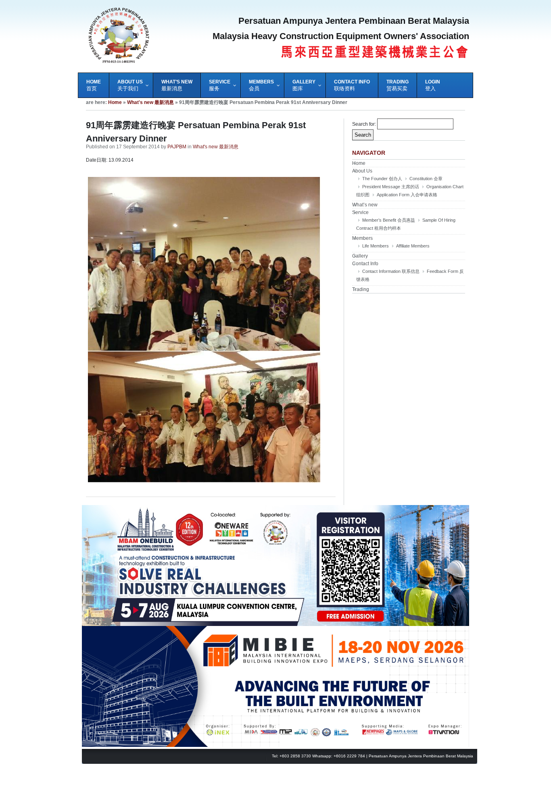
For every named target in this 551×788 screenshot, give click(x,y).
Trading (360, 289)
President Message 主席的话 (390, 186)
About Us (362, 171)
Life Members (375, 245)
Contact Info (365, 263)
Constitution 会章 (425, 178)
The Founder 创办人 (382, 178)
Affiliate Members (413, 245)
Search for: (364, 124)
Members (362, 238)
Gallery (360, 256)
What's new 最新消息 (150, 102)
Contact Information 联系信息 (391, 271)
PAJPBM (176, 147)
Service (360, 212)
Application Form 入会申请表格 (407, 194)
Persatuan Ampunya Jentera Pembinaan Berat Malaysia (421, 756)
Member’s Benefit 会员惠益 (388, 220)
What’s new (365, 205)
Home (115, 102)
